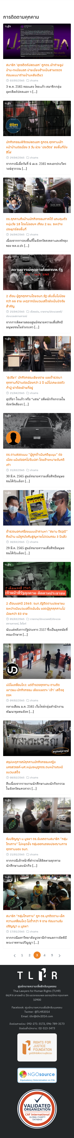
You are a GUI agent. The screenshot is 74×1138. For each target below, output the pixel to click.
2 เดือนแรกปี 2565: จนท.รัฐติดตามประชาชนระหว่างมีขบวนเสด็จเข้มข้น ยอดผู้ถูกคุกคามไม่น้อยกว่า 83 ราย (35, 608)
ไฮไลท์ (23, 623)
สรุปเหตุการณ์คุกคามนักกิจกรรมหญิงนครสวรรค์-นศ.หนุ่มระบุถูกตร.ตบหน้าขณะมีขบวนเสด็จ (34, 767)
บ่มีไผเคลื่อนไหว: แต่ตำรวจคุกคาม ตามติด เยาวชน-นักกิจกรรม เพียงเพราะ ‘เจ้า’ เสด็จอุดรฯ (35, 689)
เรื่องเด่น (34, 311)
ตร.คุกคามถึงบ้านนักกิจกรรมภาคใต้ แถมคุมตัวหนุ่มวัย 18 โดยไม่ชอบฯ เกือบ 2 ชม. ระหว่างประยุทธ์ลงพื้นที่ (36, 224)
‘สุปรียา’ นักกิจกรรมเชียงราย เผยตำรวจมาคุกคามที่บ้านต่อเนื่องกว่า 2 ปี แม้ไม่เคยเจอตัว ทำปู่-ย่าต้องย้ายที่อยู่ (35, 382)
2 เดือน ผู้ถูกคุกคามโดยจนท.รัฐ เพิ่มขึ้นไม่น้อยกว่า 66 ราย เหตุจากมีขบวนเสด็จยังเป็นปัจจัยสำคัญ (35, 301)
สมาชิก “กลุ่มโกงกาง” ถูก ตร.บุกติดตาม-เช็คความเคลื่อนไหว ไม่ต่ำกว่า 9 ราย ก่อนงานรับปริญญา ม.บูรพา (35, 921)
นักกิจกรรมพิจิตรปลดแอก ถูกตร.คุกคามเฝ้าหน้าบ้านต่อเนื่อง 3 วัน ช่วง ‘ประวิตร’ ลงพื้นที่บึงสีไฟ (36, 147)
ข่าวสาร (34, 80)
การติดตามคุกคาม (21, 16)
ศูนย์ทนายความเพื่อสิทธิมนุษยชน (43, 1007)
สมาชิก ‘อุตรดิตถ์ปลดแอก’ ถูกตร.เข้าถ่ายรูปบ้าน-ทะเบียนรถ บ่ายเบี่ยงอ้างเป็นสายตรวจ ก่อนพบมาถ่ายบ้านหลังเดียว (34, 70)
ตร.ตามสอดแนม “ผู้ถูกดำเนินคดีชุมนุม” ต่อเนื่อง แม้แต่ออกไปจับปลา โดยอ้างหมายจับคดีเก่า (35, 459)
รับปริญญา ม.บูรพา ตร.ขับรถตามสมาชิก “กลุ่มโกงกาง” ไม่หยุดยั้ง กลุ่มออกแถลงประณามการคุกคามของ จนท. (36, 843)
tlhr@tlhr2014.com (41, 1016)
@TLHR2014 (42, 1012)
